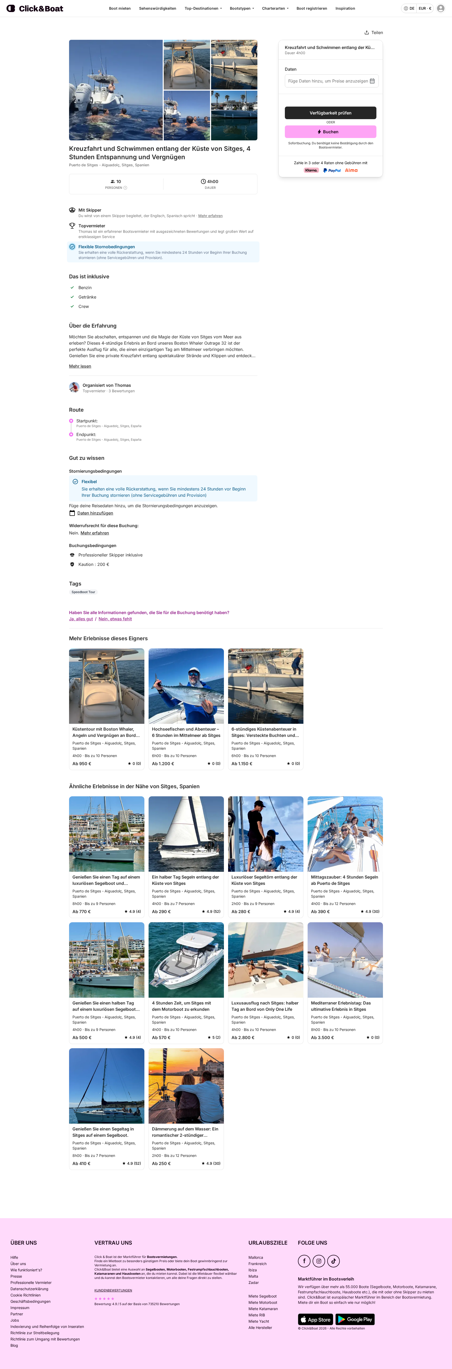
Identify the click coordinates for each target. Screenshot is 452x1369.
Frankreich (257, 1263)
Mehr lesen (80, 366)
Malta (253, 1276)
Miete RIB (256, 1315)
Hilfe (14, 1257)
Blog (14, 1345)
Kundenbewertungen (113, 1290)
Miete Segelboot (262, 1296)
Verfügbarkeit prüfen (331, 112)
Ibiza (252, 1270)
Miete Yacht (258, 1321)
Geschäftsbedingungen (30, 1301)
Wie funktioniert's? (26, 1270)
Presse (16, 1276)
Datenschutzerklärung (29, 1289)
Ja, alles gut (81, 618)
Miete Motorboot (262, 1302)
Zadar (253, 1282)
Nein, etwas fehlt (115, 618)
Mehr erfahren (95, 533)
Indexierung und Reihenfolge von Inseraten (47, 1326)
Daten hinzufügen (95, 513)
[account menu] (441, 8)
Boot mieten (120, 8)
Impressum (19, 1307)
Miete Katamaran (263, 1308)
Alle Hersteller (260, 1327)
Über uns (18, 1263)
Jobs (14, 1320)
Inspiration (345, 8)
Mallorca (255, 1257)
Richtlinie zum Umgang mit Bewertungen (45, 1339)
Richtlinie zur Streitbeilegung (34, 1333)
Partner (16, 1314)
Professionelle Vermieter (31, 1282)
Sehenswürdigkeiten (157, 8)
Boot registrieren (312, 8)
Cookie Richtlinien (25, 1295)
